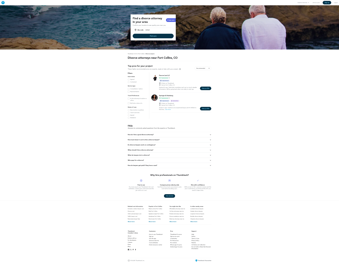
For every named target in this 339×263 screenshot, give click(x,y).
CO (136, 53)
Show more (131, 221)
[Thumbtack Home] (3, 2)
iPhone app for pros (176, 245)
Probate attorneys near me (177, 213)
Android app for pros (176, 247)
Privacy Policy (195, 240)
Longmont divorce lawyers (197, 213)
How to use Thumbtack (156, 234)
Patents (193, 242)
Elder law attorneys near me (177, 219)
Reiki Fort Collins (153, 211)
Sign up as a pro (175, 236)
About (129, 236)
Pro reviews (173, 242)
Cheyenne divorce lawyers (197, 219)
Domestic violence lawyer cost (136, 208)
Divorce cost (131, 211)
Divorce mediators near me (177, 216)
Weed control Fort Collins (155, 208)
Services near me (154, 240)
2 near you (170, 20)
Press (129, 244)
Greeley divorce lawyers (196, 211)
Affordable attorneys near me (177, 208)
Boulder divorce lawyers (196, 216)
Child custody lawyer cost (134, 213)
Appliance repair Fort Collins (156, 213)
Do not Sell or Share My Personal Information (201, 247)
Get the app (152, 238)
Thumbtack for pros (176, 234)
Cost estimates (153, 242)
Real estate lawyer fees (134, 219)
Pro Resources (174, 240)
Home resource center (155, 245)
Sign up (151, 236)
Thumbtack (131, 53)
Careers (130, 242)
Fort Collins (141, 53)
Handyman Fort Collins (154, 216)
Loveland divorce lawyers (196, 208)
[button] (169, 134)
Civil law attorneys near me (177, 211)
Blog (129, 246)
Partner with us (132, 238)
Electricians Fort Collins (155, 219)
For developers (132, 240)
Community (173, 238)
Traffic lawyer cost (132, 216)
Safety (193, 236)
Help (192, 234)
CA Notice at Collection (198, 245)
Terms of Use (195, 238)
